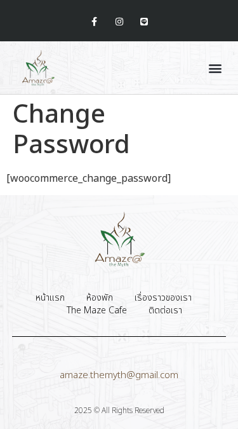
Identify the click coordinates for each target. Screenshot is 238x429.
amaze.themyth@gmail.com (119, 375)
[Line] (143, 22)
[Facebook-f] (94, 22)
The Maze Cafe (97, 310)
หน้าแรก (50, 298)
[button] (214, 67)
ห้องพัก (99, 298)
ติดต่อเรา (165, 310)
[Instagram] (119, 22)
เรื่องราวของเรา (163, 298)
